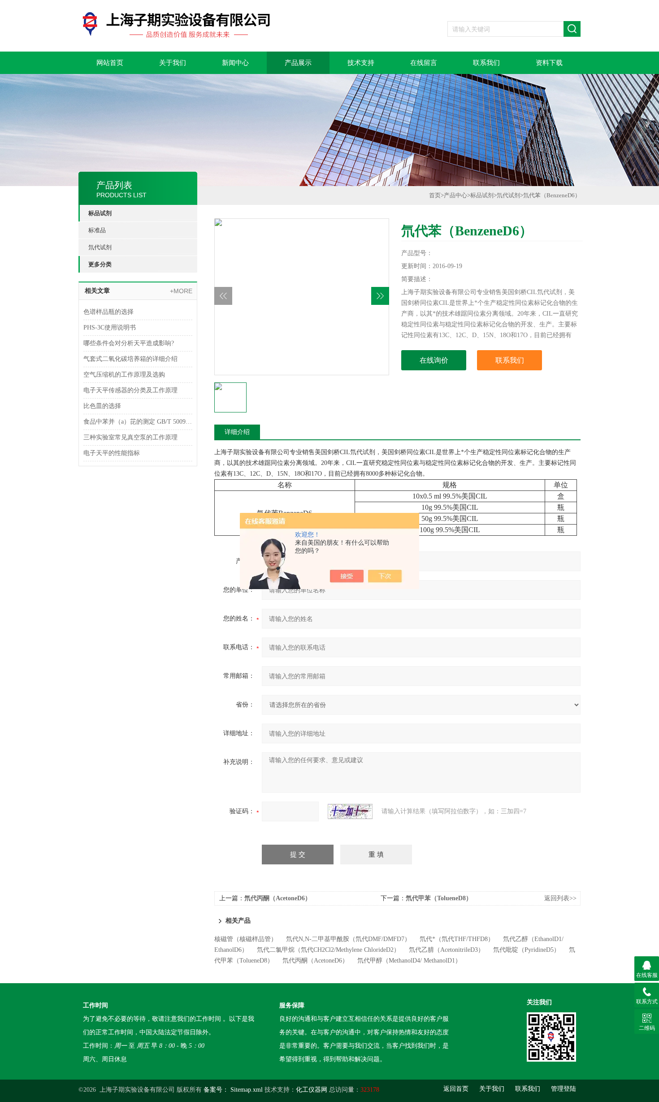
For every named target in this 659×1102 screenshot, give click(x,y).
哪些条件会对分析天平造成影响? (128, 343)
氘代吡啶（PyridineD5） (526, 949)
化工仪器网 (311, 1089)
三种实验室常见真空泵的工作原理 (130, 437)
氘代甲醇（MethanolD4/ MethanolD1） (409, 960)
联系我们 (486, 62)
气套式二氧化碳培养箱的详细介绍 (130, 359)
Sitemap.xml (246, 1089)
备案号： (216, 1089)
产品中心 (455, 195)
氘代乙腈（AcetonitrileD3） (446, 949)
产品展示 (298, 62)
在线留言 (423, 62)
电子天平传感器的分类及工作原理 (130, 390)
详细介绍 (237, 432)
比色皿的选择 (102, 406)
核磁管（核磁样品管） (245, 939)
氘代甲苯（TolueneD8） (439, 898)
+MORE (181, 291)
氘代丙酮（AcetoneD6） (277, 898)
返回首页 (455, 1088)
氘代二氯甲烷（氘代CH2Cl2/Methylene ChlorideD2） (328, 949)
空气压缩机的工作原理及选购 (124, 374)
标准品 (97, 230)
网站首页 (109, 62)
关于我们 (172, 62)
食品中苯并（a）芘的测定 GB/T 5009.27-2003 (137, 421)
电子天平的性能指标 (111, 453)
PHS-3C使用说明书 (109, 327)
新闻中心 (235, 62)
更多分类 (100, 264)
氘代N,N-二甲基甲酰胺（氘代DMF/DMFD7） (348, 939)
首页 (435, 195)
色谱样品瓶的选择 (108, 311)
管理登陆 (563, 1088)
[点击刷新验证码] (350, 811)
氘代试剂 (100, 247)
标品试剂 (100, 213)
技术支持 (360, 62)
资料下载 (549, 62)
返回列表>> (560, 898)
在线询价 (434, 360)
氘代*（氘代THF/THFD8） (457, 939)
